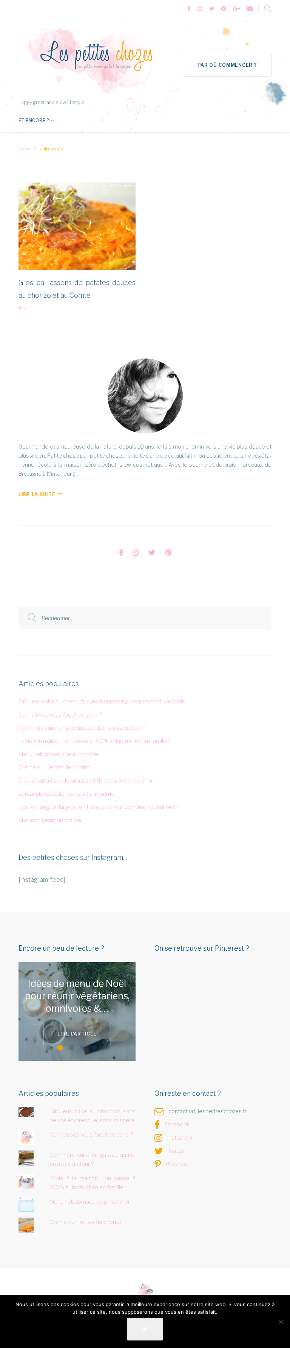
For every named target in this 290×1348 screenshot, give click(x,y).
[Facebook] (189, 9)
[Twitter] (211, 9)
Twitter (176, 1150)
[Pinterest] (223, 9)
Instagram (179, 1137)
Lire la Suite (37, 494)
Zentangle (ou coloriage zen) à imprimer (67, 793)
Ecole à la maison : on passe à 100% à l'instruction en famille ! (94, 741)
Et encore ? (34, 120)
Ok (145, 1329)
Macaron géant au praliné (50, 820)
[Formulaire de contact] (250, 9)
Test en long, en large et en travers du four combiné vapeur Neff (98, 807)
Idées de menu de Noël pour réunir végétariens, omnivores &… (77, 996)
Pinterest (177, 1164)
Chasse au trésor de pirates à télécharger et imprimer (86, 780)
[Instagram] (199, 9)
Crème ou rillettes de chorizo (55, 767)
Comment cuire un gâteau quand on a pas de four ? (82, 728)
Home (25, 149)
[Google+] (236, 9)
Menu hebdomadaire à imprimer (59, 754)
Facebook (177, 1124)
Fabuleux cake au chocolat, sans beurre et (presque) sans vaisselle (102, 701)
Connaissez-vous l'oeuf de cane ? (60, 714)
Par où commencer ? (227, 65)
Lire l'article (76, 1034)
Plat (23, 308)
